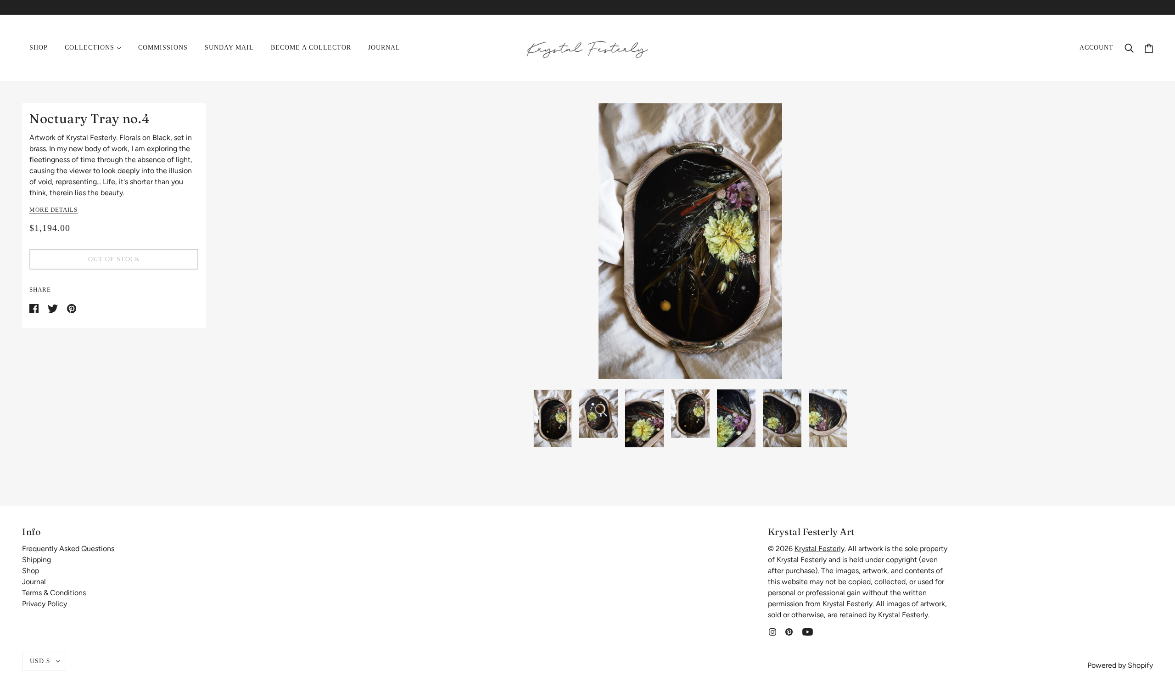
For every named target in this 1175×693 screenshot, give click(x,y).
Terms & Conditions (54, 592)
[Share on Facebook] (35, 308)
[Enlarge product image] (690, 241)
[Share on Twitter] (53, 308)
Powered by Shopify (1120, 665)
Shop (30, 570)
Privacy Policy (44, 603)
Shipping (36, 559)
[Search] (1129, 47)
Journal (34, 581)
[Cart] (1148, 47)
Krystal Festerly (820, 548)
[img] (772, 631)
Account (1096, 47)
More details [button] (53, 210)
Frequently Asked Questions (68, 548)
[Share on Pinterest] (71, 308)
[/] (587, 47)
